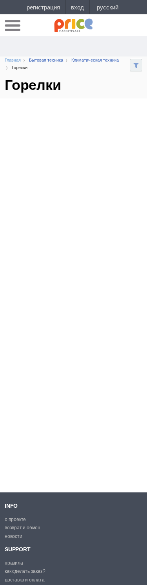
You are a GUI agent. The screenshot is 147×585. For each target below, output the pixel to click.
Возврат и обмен (22, 527)
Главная (13, 60)
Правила (14, 563)
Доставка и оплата (25, 580)
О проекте (15, 519)
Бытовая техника (46, 60)
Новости (13, 536)
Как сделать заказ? (25, 571)
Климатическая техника (95, 60)
